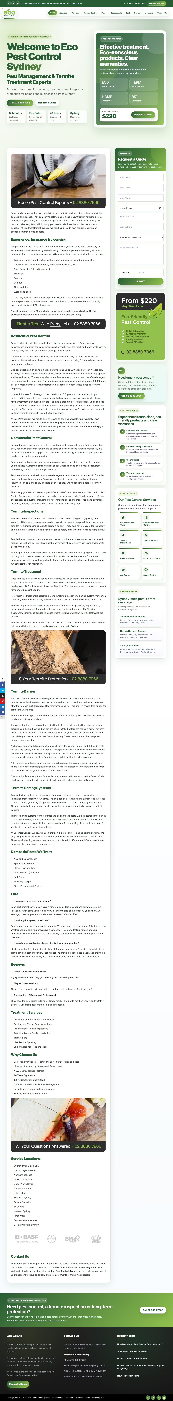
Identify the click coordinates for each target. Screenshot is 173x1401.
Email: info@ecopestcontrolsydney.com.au (85, 1365)
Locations (149, 13)
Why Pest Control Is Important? (132, 1351)
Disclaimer (79, 1398)
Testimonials (116, 13)
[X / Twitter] (13, 3)
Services (75, 13)
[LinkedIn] (18, 3)
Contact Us (162, 13)
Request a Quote (156, 3)
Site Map (95, 1398)
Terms (87, 1398)
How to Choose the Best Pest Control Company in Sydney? (140, 1367)
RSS (102, 1398)
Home (52, 13)
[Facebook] (9, 3)
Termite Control (90, 13)
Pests (104, 13)
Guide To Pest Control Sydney (132, 1358)
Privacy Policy (57, 1398)
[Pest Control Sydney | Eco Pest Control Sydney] (9, 13)
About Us (63, 13)
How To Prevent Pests (128, 1375)
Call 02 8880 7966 (20, 102)
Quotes (137, 13)
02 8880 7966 (138, 3)
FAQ (128, 13)
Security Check (125, 267)
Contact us (69, 1398)
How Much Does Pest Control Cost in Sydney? (140, 1344)
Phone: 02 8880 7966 (75, 1360)
